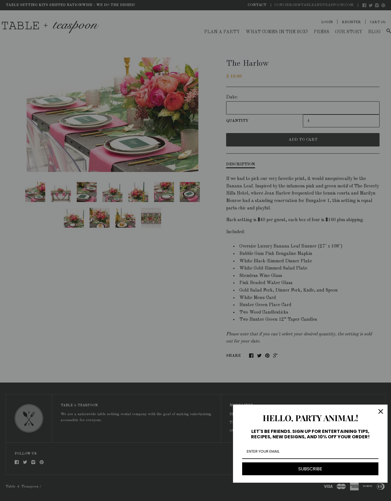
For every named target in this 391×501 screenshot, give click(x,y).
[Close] (381, 411)
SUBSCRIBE (310, 469)
